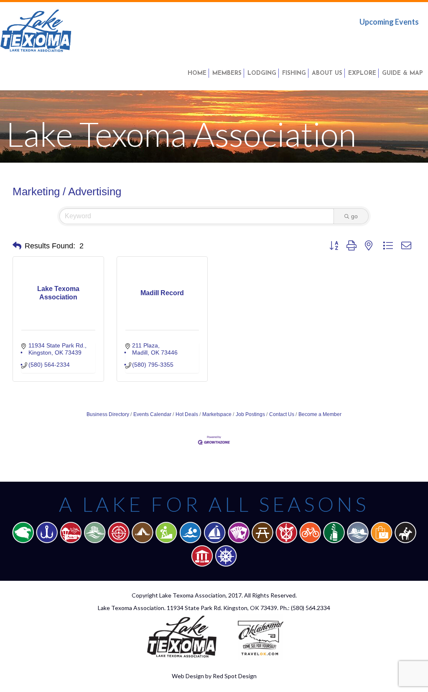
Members (227, 73)
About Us (327, 73)
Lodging (261, 73)
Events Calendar (152, 414)
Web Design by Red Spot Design (214, 675)
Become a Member (319, 414)
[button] (17, 246)
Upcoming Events (389, 21)
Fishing (294, 73)
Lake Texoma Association (192, 595)
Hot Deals (187, 414)
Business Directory (108, 414)
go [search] (354, 216)
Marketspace (217, 414)
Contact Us (281, 414)
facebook (359, 39)
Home (197, 73)
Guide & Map (402, 73)
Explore (362, 73)
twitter (387, 39)
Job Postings (250, 414)
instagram (412, 39)
